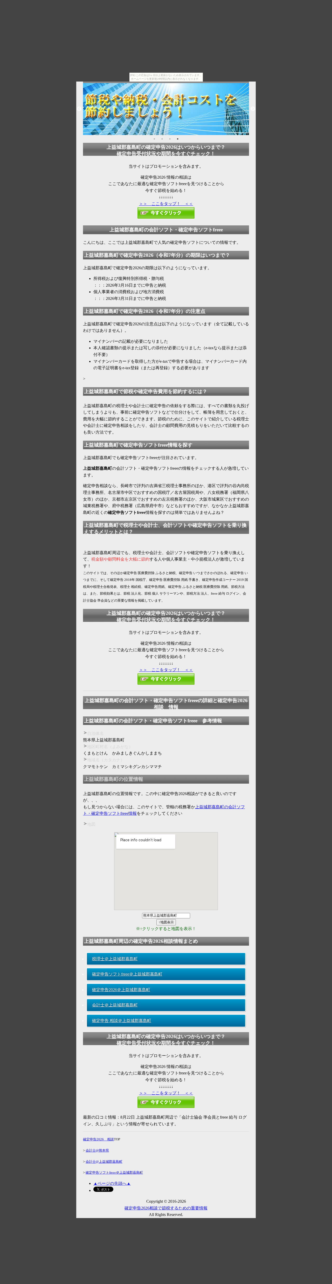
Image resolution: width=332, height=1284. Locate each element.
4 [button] (177, 139)
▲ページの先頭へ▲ (112, 1183)
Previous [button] (79, 109)
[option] (166, 109)
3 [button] (169, 139)
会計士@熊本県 (97, 1150)
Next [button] (252, 109)
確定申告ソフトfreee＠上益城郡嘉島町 (127, 974)
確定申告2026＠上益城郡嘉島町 (121, 989)
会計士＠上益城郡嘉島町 (115, 1005)
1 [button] (154, 139)
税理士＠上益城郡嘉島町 (115, 959)
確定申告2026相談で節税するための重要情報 (166, 1208)
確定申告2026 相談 (98, 1139)
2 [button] (162, 139)
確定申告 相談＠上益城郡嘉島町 (121, 1020)
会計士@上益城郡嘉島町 (104, 1162)
